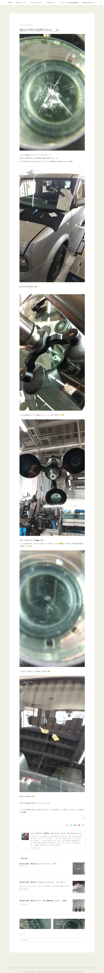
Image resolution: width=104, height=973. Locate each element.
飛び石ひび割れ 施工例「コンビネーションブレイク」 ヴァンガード (42, 882)
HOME (10, 2)
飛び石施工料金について (89, 2)
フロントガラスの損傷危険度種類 (69, 2)
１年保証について (51, 2)
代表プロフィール (21, 2)
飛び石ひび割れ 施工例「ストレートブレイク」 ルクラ (38, 864)
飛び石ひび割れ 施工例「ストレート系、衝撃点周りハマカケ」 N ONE (43, 901)
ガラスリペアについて (36, 2)
